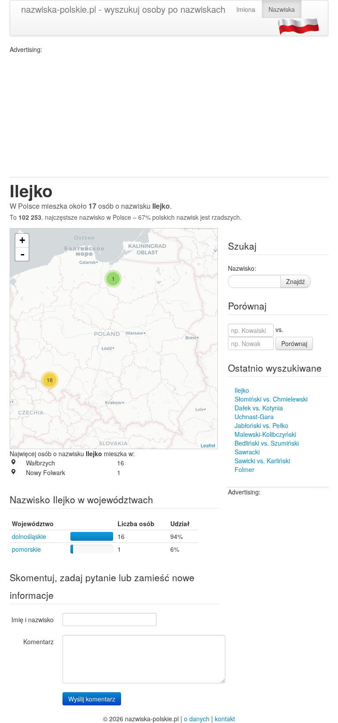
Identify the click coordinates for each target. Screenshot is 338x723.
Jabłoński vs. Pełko (261, 425)
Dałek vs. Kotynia (259, 407)
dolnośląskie (29, 536)
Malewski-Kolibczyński (265, 434)
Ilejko (242, 390)
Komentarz (38, 641)
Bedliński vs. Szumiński (267, 443)
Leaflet (208, 445)
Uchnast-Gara (254, 416)
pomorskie (26, 549)
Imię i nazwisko (32, 619)
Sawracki (247, 451)
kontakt (225, 718)
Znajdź (295, 281)
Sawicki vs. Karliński (262, 460)
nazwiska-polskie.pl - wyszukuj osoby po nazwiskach (123, 9)
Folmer (244, 469)
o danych (196, 718)
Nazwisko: (242, 268)
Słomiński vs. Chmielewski (271, 399)
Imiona (245, 9)
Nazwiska (281, 9)
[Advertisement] (169, 115)
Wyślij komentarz (91, 698)
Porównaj (294, 343)
